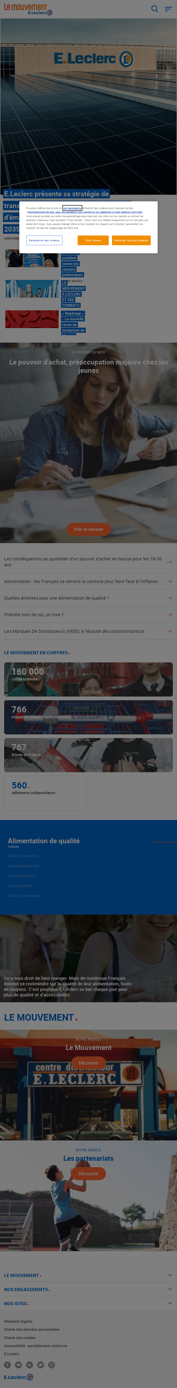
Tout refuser (93, 240)
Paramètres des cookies (44, 240)
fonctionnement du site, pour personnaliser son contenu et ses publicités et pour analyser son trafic (85, 212)
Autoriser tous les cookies (131, 240)
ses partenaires (72, 208)
